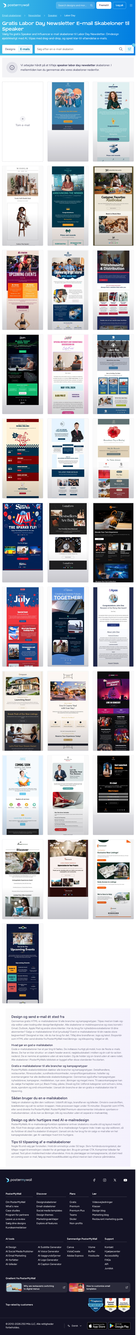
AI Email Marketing (16, 1255)
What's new (12, 1206)
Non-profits (76, 1223)
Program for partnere (17, 1214)
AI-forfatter (12, 1259)
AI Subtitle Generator (49, 1247)
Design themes (44, 1214)
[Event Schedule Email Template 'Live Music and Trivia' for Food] (22, 458)
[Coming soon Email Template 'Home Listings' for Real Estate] (113, 879)
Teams (73, 1214)
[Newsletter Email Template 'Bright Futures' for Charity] (68, 290)
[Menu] (131, 5)
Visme (91, 1247)
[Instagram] (104, 1180)
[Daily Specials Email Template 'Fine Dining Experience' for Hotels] (68, 711)
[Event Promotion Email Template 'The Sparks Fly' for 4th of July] (22, 543)
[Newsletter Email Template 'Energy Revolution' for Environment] (68, 627)
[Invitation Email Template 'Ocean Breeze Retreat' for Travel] (22, 879)
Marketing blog (100, 1214)
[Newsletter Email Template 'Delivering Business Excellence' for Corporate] (68, 458)
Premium (75, 1206)
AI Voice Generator (48, 1251)
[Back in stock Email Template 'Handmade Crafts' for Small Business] (68, 543)
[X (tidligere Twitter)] (114, 1180)
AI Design (11, 1247)
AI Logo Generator (48, 1259)
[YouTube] (125, 1180)
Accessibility (112, 1255)
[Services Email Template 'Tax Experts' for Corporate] (68, 795)
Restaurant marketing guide (107, 1219)
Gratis (73, 1202)
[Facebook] (94, 1180)
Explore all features (47, 1223)
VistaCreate (73, 1251)
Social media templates (49, 1210)
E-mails (25, 49)
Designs (10, 49)
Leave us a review (15, 1219)
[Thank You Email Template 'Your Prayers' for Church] (68, 879)
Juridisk (109, 1268)
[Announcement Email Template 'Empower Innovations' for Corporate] (113, 122)
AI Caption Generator (49, 1264)
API (106, 1264)
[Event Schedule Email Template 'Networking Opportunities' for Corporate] (22, 963)
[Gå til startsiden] (14, 5)
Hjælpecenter (112, 1251)
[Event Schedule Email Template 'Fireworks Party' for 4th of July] (22, 627)
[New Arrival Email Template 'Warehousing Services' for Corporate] (113, 290)
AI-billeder (11, 1264)
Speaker (52, 15)
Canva (70, 1247)
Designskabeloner (46, 1202)
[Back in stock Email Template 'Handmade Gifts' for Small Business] (113, 206)
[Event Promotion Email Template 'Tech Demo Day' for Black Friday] (22, 374)
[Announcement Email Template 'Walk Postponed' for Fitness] (68, 122)
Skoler (73, 1219)
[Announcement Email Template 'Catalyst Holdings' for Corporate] (68, 206)
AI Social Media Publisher (19, 1251)
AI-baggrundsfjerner (49, 1255)
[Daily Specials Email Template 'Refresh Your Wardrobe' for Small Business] (22, 206)
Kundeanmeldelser (16, 1227)
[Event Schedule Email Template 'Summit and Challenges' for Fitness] (22, 290)
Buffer (91, 1251)
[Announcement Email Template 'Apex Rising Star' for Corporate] (113, 627)
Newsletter (34, 15)
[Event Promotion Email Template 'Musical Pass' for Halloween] (113, 711)
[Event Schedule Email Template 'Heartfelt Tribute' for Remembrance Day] (113, 458)
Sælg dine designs (16, 1223)
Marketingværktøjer (47, 1219)
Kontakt (109, 1247)
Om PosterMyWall (15, 1202)
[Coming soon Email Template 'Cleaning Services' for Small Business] (22, 795)
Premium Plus (77, 1210)
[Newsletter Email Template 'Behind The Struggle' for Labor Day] (113, 374)
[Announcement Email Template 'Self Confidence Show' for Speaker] (113, 795)
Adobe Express (75, 1255)
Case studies (13, 1210)
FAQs (108, 1259)
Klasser (96, 1206)
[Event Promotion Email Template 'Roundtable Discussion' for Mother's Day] (68, 374)
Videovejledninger (102, 1202)
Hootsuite (93, 1255)
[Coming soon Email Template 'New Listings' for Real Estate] (22, 711)
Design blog (98, 1210)
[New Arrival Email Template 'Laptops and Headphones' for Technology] (113, 543)
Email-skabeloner (11, 15)
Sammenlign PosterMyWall (82, 1238)
